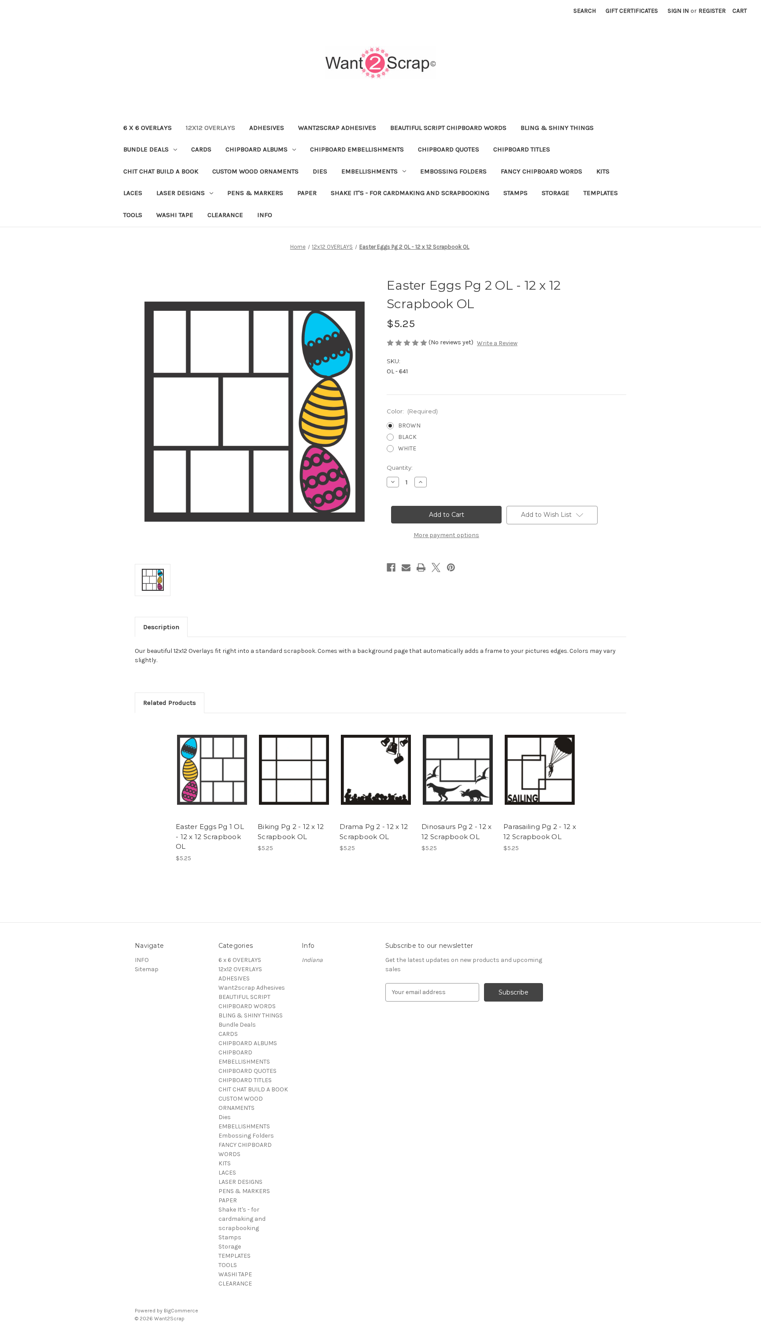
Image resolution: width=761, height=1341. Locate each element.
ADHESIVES (266, 128)
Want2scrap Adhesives (337, 128)
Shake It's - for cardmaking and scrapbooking (410, 193)
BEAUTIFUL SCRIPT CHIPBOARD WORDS (448, 128)
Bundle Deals (146, 149)
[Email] (406, 567)
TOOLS (132, 215)
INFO (264, 215)
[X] (436, 567)
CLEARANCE (225, 215)
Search (584, 11)
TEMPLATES (601, 193)
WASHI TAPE (174, 215)
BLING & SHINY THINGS (557, 128)
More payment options (446, 535)
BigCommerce (181, 1311)
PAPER (307, 193)
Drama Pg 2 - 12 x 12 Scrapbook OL (374, 831)
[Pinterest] (451, 567)
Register (712, 11)
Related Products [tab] (169, 703)
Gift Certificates (632, 11)
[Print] (421, 567)
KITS (603, 171)
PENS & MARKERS (255, 193)
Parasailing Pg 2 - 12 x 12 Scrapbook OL (539, 831)
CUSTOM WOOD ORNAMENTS (255, 171)
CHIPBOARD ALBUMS (256, 149)
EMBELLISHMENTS (369, 171)
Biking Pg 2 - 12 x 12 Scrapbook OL (291, 831)
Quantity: (400, 467)
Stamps (515, 193)
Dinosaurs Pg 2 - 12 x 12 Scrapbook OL (456, 831)
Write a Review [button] (497, 343)
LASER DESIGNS (180, 193)
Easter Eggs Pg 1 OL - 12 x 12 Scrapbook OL (210, 836)
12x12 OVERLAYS (210, 128)
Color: (412, 411)
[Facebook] (391, 567)
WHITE (407, 448)
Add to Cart (293, 777)
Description (161, 627)
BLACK (407, 437)
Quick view (205, 762)
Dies (320, 171)
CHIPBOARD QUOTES (448, 149)
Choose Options (212, 777)
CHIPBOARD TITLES (521, 149)
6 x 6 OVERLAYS (147, 128)
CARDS (201, 149)
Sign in (678, 11)
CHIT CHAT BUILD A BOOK (160, 171)
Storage (555, 193)
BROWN (409, 425)
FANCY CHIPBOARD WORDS (541, 171)
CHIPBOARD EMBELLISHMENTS (357, 149)
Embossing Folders (453, 171)
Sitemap (147, 969)
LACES (132, 193)
